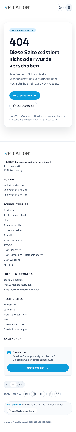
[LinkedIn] (26, 397)
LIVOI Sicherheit (12, 249)
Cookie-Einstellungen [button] (15, 329)
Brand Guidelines (13, 279)
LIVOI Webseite (12, 259)
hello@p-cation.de (14, 185)
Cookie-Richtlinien (14, 324)
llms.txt (8, 244)
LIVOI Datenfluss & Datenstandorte (23, 254)
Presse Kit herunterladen (18, 284)
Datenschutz (11, 309)
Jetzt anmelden (34, 371)
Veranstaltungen (13, 239)
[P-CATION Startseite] (17, 7)
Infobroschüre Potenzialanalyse (21, 289)
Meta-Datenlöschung (15, 314)
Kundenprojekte (13, 224)
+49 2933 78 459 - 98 (16, 195)
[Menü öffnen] (68, 7)
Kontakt (8, 234)
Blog (6, 219)
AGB (6, 319)
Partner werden (13, 229)
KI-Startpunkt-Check (15, 214)
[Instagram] (34, 397)
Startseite (9, 209)
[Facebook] (49, 397)
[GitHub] (57, 397)
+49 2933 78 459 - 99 (15, 190)
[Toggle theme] (60, 7)
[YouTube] (42, 397)
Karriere (8, 264)
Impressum (10, 304)
